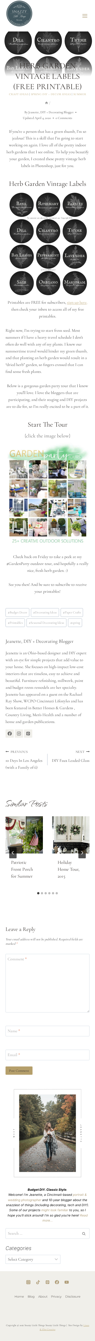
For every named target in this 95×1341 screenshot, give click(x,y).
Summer (79, 94)
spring (75, 623)
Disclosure (72, 1296)
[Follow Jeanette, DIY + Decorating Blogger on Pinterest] (28, 733)
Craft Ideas (19, 94)
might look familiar (54, 1210)
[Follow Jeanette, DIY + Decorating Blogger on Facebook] (10, 733)
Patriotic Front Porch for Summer (22, 869)
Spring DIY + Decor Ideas (51, 94)
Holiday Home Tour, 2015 (68, 869)
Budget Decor (17, 612)
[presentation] (24, 834)
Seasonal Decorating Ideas (46, 623)
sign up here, (77, 302)
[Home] (46, 103)
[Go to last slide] (13, 852)
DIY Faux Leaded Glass (70, 756)
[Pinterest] (47, 1282)
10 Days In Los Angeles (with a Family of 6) (24, 760)
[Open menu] (84, 16)
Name (14, 1030)
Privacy (56, 1296)
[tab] (38, 893)
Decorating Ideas (45, 612)
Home (19, 1296)
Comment (17, 959)
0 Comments (64, 118)
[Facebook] (57, 1282)
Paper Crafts (72, 612)
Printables (15, 623)
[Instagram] (28, 1282)
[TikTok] (38, 1282)
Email (14, 1054)
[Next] (82, 852)
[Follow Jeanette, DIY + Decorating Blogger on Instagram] (19, 733)
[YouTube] (66, 1282)
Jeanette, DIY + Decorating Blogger (51, 112)
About (43, 1296)
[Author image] (20, 112)
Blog (31, 1296)
